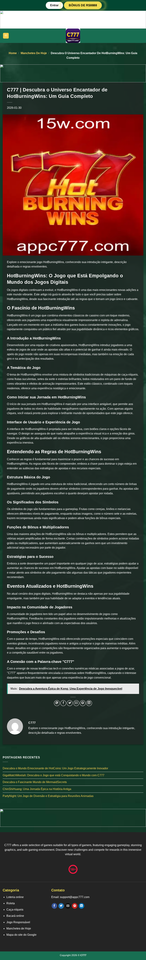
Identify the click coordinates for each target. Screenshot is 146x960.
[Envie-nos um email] (68, 906)
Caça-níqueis (14, 909)
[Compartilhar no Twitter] (70, 703)
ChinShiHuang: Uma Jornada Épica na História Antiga (37, 789)
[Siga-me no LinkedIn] (81, 906)
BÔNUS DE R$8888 (83, 5)
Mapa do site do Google (21, 934)
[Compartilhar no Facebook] (63, 703)
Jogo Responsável (18, 922)
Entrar (54, 5)
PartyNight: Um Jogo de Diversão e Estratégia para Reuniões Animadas (48, 796)
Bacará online (15, 915)
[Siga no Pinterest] (74, 906)
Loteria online (15, 897)
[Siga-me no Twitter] (61, 906)
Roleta (10, 903)
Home (13, 53)
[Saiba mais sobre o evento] (73, 19)
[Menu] (6, 36)
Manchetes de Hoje (34, 53)
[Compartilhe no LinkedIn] (89, 703)
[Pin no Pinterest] (83, 703)
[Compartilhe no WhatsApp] (57, 703)
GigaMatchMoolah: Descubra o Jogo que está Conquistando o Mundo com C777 (53, 775)
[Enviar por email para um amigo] (76, 703)
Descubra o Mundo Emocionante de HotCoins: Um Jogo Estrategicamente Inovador (55, 768)
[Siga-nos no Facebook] (54, 906)
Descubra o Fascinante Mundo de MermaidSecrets (35, 782)
